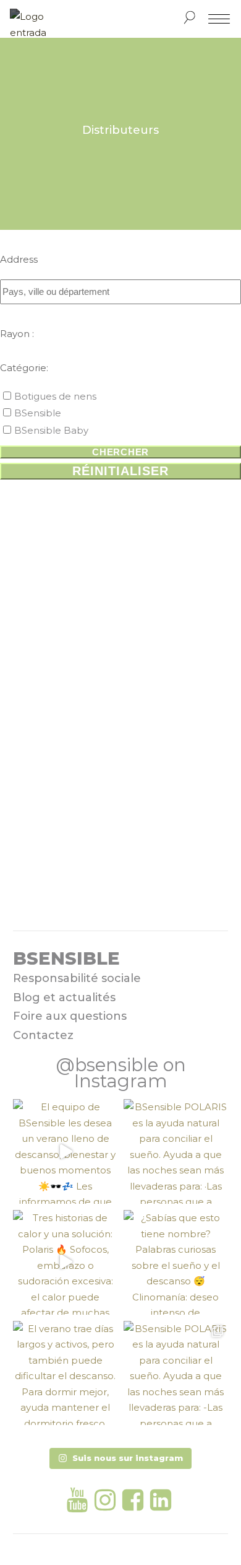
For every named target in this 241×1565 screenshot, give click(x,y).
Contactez (43, 1035)
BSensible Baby (51, 430)
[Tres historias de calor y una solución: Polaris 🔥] (65, 1262)
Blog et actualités (64, 997)
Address (19, 259)
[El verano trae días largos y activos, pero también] (65, 1373)
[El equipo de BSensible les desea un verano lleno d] (65, 1151)
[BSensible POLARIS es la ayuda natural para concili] (176, 1151)
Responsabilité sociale (77, 978)
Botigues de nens (55, 396)
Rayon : (17, 334)
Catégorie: (24, 368)
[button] (120, 1458)
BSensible (37, 413)
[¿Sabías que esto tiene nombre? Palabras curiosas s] (176, 1262)
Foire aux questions (70, 1016)
